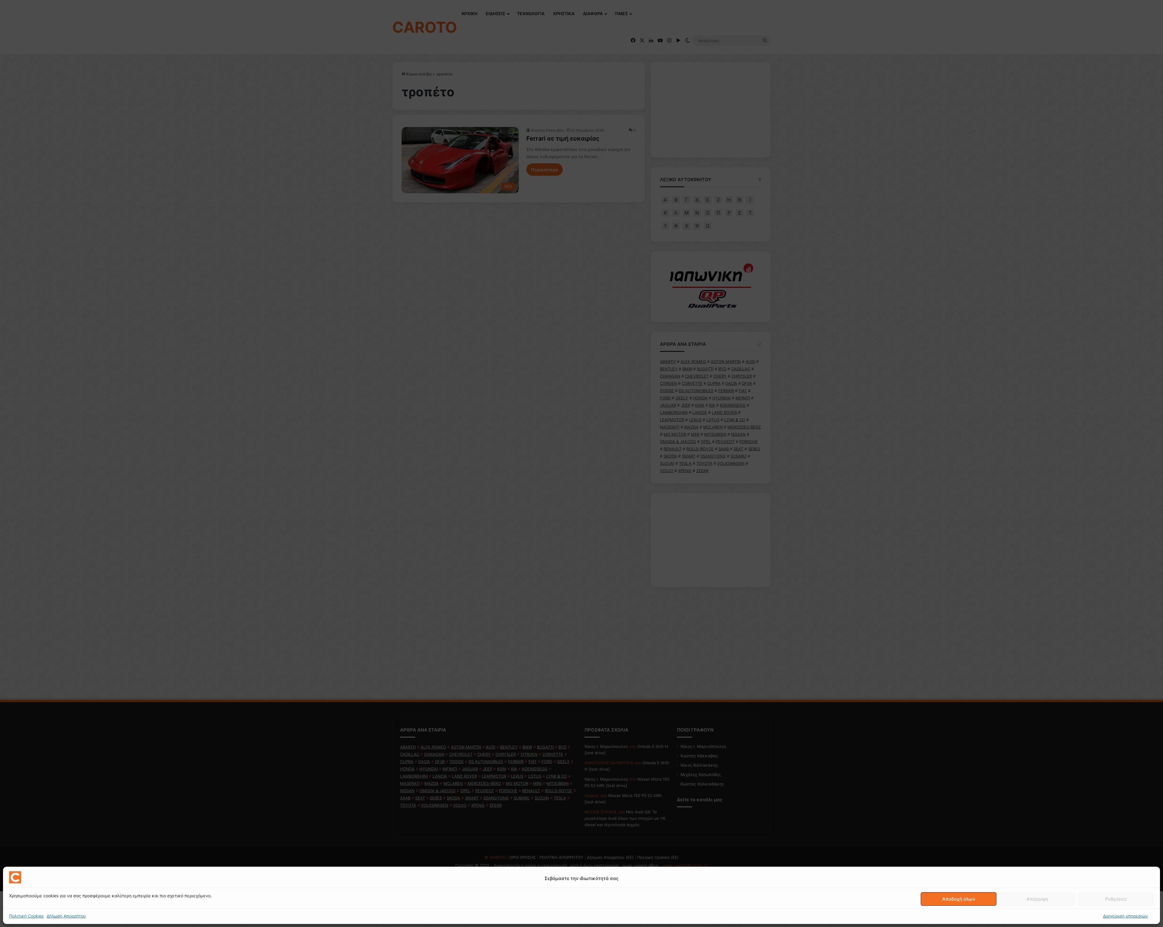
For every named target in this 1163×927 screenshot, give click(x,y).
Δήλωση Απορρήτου (66, 916)
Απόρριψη (1037, 899)
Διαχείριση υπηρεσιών (1125, 916)
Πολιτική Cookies (26, 916)
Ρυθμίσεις (1116, 899)
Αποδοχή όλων (958, 899)
